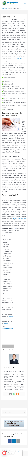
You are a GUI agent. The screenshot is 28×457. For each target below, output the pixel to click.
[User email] (17, 394)
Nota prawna (21, 451)
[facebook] (10, 441)
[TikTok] (18, 441)
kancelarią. (19, 58)
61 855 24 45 (7, 323)
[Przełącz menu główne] (25, 3)
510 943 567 (5, 311)
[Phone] (10, 394)
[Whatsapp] (14, 394)
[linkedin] (14, 441)
